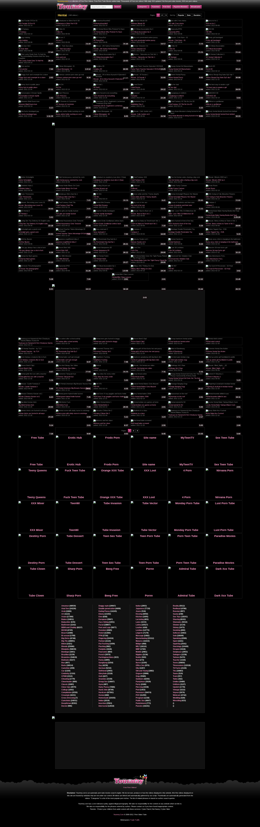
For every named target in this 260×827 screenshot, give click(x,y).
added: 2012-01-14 (73, 105)
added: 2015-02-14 (73, 414)
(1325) (65, 671)
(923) (109, 657)
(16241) (143, 706)
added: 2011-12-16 (36, 97)
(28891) (68, 641)
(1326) (179, 660)
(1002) (67, 690)
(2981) (141, 652)
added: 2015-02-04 (185, 117)
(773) (143, 703)
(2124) (105, 641)
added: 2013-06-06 (223, 216)
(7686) (107, 687)
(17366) (67, 617)
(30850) (179, 663)
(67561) (106, 692)
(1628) (105, 649)
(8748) (68, 638)
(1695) (142, 617)
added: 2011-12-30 (110, 343)
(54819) (69, 657)
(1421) (66, 644)
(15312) (145, 638)
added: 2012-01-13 (73, 369)
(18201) (180, 617)
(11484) (105, 633)
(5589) (141, 676)
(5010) (180, 622)
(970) (142, 665)
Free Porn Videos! (130, 787)
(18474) (143, 692)
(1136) (142, 654)
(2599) (180, 638)
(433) (179, 700)
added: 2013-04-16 (185, 79)
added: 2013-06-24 (73, 190)
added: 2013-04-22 (36, 62)
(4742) (179, 695)
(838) (103, 617)
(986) (66, 706)
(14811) (67, 619)
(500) (141, 657)
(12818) (106, 706)
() (173, 703)
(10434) (106, 638)
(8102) (179, 619)
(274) (140, 660)
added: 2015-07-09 (110, 190)
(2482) (142, 636)
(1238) (142, 698)
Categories (142, 7)
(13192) (105, 614)
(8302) (69, 703)
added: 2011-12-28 (223, 41)
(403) (142, 619)
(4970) (68, 687)
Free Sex (166, 7)
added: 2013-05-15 (185, 70)
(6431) (68, 695)
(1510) (67, 676)
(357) (177, 676)
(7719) (143, 608)
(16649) (178, 636)
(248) (178, 614)
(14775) (142, 630)
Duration (197, 15)
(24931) (69, 700)
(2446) (141, 684)
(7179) (142, 633)
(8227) (71, 627)
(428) (141, 627)
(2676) (179, 692)
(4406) (110, 608)
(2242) (68, 625)
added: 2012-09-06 (223, 25)
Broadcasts (195, 7)
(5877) (107, 627)
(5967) (106, 619)
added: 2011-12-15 (223, 79)
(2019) (104, 700)
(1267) (140, 668)
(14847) (107, 682)
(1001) (107, 622)
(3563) (105, 703)
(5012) (179, 606)
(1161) (178, 641)
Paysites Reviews (180, 7)
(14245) (108, 611)
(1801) (68, 652)
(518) (141, 611)
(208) (67, 668)
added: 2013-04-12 (73, 225)
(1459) (107, 644)
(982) (105, 646)
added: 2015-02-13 (148, 361)
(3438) (142, 687)
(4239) (103, 665)
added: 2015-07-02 (223, 251)
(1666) (66, 611)
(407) (65, 663)
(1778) (179, 687)
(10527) (142, 625)
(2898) (142, 673)
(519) (178, 673)
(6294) (143, 679)
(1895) (104, 660)
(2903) (141, 606)
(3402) (179, 633)
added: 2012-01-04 (223, 115)
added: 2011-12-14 (36, 233)
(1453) (140, 690)
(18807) (105, 625)
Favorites (155, 7)
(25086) (67, 646)
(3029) (143, 682)
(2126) (180, 668)
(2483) (67, 684)
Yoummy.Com (118, 814)
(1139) (68, 654)
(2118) (106, 673)
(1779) (68, 679)
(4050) (142, 614)
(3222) (179, 690)
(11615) (143, 641)
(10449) (180, 646)
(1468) (67, 633)
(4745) (67, 630)
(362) (178, 679)
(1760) (141, 649)
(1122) (65, 614)
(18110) (141, 646)
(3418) (179, 649)
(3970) (104, 654)
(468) (104, 695)
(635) (68, 622)
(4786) (179, 608)
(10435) (107, 698)
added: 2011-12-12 (185, 97)
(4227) (68, 660)
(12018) (182, 665)
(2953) (180, 652)
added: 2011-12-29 (110, 181)
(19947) (107, 606)
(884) (105, 652)
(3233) (141, 622)
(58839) (68, 649)
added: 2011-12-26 (36, 88)
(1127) (179, 684)
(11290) (141, 695)
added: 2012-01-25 (148, 378)
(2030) (69, 692)
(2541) (179, 644)
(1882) (145, 671)
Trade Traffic (135, 820)
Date (189, 15)
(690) (69, 682)
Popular (181, 15)
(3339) (105, 679)
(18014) (67, 665)
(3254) (106, 663)
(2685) (105, 630)
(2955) (105, 671)
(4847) (143, 700)
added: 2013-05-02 (110, 206)
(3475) (179, 627)
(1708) (68, 636)
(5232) (105, 668)
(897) (179, 611)
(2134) (179, 625)
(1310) (68, 673)
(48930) (68, 606)
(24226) (68, 608)
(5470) (179, 657)
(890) (179, 630)
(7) (69, 698)
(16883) (178, 671)
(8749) (106, 690)
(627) (103, 676)
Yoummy (131, 779)
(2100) (141, 663)
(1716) (103, 636)
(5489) (179, 682)
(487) (103, 684)
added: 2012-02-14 (36, 25)
